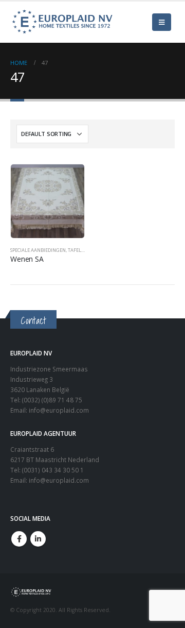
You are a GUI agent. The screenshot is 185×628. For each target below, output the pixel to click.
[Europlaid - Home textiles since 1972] (61, 22)
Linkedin (38, 539)
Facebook (19, 539)
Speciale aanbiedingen (38, 250)
